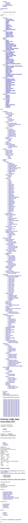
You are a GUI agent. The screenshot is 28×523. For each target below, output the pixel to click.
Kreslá (7, 23)
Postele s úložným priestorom (14, 167)
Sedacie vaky (8, 28)
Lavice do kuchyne (10, 62)
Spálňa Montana (11, 201)
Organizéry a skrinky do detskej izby (14, 74)
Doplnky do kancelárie (11, 92)
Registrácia (8, 2)
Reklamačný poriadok (7, 493)
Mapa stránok (6, 505)
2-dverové (10, 217)
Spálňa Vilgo (11, 211)
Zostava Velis (11, 292)
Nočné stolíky (9, 47)
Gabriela (10, 181)
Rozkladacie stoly (12, 263)
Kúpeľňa (8, 96)
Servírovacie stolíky (10, 60)
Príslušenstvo (9, 81)
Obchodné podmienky (7, 491)
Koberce (7, 102)
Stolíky (7, 22)
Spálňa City (10, 186)
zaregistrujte (13, 470)
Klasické (10, 115)
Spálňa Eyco (11, 190)
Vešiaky (10, 351)
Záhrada (8, 97)
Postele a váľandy (10, 67)
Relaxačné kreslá (11, 134)
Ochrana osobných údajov (8, 496)
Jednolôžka (10, 294)
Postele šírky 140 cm (12, 168)
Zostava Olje (11, 287)
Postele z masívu (11, 170)
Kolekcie (8, 42)
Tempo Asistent (11, 326)
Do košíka (10, 434)
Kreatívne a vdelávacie (13, 312)
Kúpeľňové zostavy (12, 356)
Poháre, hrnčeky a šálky (13, 387)
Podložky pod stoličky (13, 341)
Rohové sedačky (9, 33)
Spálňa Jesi (10, 193)
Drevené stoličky (11, 256)
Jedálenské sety (9, 56)
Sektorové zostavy (12, 350)
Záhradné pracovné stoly (13, 363)
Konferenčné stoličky (10, 84)
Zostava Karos (11, 283)
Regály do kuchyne (12, 251)
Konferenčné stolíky (12, 123)
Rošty (9, 177)
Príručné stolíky (11, 125)
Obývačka (5, 17)
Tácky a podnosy (11, 388)
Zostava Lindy (11, 285)
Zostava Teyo (11, 289)
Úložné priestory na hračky (13, 313)
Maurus (9, 323)
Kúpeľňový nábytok (12, 357)
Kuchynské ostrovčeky (13, 247)
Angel (9, 179)
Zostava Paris (11, 288)
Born (9, 157)
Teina (9, 212)
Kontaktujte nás (6, 504)
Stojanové (10, 371)
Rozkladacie (10, 299)
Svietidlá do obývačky (13, 146)
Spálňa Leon (11, 199)
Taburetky (8, 24)
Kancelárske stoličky (10, 82)
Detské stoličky (9, 70)
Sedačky (5, 30)
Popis (4, 442)
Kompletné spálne (10, 43)
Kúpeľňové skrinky (12, 355)
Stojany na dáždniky (12, 378)
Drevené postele (11, 164)
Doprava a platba (6, 495)
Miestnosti (5, 94)
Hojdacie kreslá (11, 130)
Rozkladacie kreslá (12, 136)
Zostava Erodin (11, 281)
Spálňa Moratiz (11, 202)
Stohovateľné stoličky (10, 90)
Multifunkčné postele (12, 295)
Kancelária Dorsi (11, 319)
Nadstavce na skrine (12, 218)
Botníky (10, 346)
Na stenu (10, 370)
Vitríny (9, 252)
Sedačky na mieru (10, 36)
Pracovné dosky (11, 248)
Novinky (5, 513)
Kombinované (11, 119)
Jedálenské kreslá (11, 258)
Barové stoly (11, 262)
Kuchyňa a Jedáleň (7, 50)
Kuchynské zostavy (12, 242)
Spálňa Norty (11, 204)
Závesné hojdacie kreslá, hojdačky (15, 365)
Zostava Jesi (10, 282)
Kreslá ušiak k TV (12, 131)
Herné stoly (8, 87)
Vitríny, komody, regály (11, 55)
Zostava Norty (11, 286)
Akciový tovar (6, 507)
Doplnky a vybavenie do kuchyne (13, 63)
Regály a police (9, 26)
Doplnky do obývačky (10, 29)
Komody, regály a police (11, 46)
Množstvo (3, 434)
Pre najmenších (9, 75)
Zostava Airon (11, 278)
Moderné (10, 116)
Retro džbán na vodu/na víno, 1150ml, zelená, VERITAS (13, 479)
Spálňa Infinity (11, 192)
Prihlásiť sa (8, 3)
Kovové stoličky (11, 259)
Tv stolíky (10, 126)
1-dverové (10, 215)
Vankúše (8, 100)
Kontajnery (8, 89)
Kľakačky (8, 91)
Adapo (9, 316)
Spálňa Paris (10, 205)
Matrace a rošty (9, 41)
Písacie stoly (8, 69)
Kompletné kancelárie (10, 80)
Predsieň (8, 95)
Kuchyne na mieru (12, 241)
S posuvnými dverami (12, 224)
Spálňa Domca (11, 187)
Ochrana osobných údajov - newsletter (11, 497)
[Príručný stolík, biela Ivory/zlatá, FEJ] (11, 397)
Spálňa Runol (11, 208)
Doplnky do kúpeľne (12, 354)
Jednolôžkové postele (12, 165)
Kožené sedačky (9, 32)
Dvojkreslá (10, 129)
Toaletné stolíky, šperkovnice (12, 48)
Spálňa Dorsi (11, 188)
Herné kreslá (8, 83)
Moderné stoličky (11, 260)
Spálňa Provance (11, 206)
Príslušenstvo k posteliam (13, 297)
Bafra (9, 180)
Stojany (7, 103)
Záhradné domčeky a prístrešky (14, 362)
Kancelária (5, 77)
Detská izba (5, 64)
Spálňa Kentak (11, 195)
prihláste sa (6, 470)
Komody (8, 21)
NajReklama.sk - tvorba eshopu (14, 519)
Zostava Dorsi (11, 280)
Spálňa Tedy (10, 209)
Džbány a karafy (11, 385)
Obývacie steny (9, 19)
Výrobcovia (5, 506)
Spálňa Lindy (11, 200)
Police (9, 139)
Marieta (9, 158)
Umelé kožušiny (11, 375)
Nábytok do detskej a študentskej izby (14, 66)
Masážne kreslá (11, 132)
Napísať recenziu (11, 437)
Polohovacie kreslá (12, 133)
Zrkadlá (7, 101)
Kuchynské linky (9, 53)
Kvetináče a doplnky (12, 360)
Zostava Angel (11, 279)
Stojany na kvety (11, 380)
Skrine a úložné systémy (11, 44)
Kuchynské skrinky (10, 54)
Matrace (10, 175)
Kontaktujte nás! (4, 486)
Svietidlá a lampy (11, 145)
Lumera (10, 183)
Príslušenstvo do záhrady (13, 361)
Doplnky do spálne (10, 49)
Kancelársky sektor (10, 78)
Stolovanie (8, 107)
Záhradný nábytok (12, 364)
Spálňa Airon (11, 184)
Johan (9, 317)
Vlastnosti (5, 443)
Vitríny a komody (9, 61)
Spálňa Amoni (11, 185)
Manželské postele (12, 166)
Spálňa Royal (11, 207)
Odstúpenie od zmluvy (7, 494)
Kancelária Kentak (12, 320)
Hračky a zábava (9, 76)
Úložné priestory (11, 171)
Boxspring (10, 163)
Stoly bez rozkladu (12, 265)
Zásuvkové (10, 120)
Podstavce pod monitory (13, 342)
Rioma (9, 324)
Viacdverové (11, 222)
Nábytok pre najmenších (13, 276)
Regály (9, 140)
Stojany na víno (11, 381)
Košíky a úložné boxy (10, 104)
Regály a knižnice (9, 88)
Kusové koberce (11, 374)
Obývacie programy (10, 20)
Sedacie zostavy (9, 34)
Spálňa (4, 39)
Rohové (10, 225)
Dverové (10, 118)
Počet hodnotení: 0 (4, 437)
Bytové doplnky (6, 98)
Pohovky (5, 37)
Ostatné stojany (11, 377)
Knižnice (8, 27)
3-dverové (10, 221)
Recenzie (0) (5, 444)
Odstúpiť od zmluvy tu (8, 498)
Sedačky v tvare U (10, 35)
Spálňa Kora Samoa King (13, 197)
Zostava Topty (11, 290)
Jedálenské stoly (9, 58)
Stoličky (7, 57)
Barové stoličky (11, 255)
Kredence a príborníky (13, 246)
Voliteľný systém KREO (13, 220)
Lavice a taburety (11, 348)
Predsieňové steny (12, 349)
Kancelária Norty (11, 322)
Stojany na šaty (11, 233)
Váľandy (10, 172)
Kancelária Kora (11, 321)
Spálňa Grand (11, 191)
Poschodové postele (12, 296)
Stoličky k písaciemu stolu (13, 304)
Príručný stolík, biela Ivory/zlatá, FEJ (10, 395)
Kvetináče (8, 105)
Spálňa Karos (11, 194)
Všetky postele (11, 173)
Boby (9, 156)
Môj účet (5, 512)
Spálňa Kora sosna (12, 198)
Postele (7, 40)
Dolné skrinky (11, 245)
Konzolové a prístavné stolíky (14, 124)
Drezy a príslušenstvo (10, 51)
